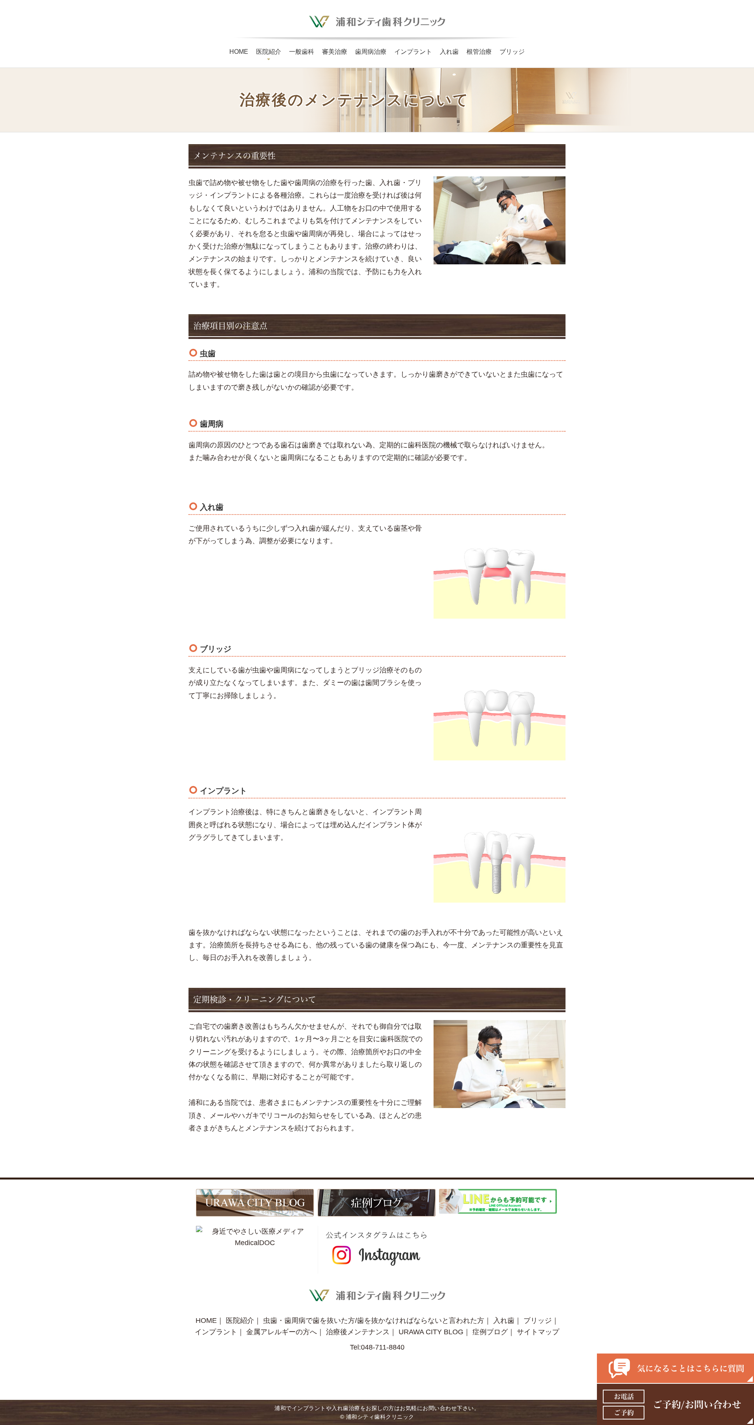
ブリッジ (512, 51)
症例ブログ (490, 1332)
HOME (238, 51)
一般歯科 (301, 51)
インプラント (413, 51)
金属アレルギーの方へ (281, 1332)
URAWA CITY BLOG (431, 1332)
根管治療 (479, 51)
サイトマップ (538, 1332)
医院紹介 (268, 51)
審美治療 (334, 51)
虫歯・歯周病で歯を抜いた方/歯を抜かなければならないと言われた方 (373, 1320)
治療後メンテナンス (358, 1332)
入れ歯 (449, 51)
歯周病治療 (370, 51)
